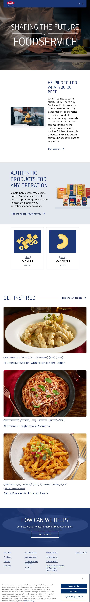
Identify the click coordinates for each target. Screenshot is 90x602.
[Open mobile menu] (83, 4)
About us (7, 552)
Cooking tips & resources (31, 562)
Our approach (31, 557)
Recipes (7, 561)
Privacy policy (52, 557)
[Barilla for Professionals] (10, 4)
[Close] (82, 578)
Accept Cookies (74, 586)
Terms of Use (52, 552)
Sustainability (31, 552)
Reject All (73, 591)
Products (7, 557)
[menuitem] (7, 552)
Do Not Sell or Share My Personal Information (55, 568)
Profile (28, 568)
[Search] (79, 4)
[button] (56, 149)
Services (7, 566)
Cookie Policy (29, 601)
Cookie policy (52, 561)
